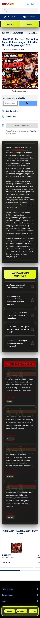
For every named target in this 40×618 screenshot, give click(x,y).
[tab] (10, 570)
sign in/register (30, 131)
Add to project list (22, 126)
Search (5, 10)
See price (6, 562)
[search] (20, 10)
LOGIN (30, 24)
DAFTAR (10, 24)
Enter (28, 103)
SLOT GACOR (18, 150)
